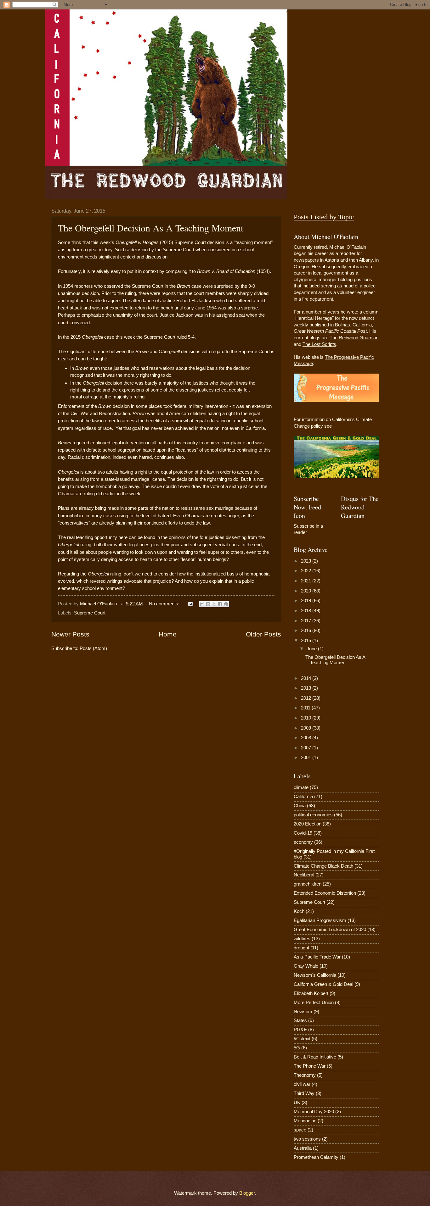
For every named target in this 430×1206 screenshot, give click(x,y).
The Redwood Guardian (354, 337)
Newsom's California (315, 975)
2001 (306, 757)
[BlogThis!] (208, 604)
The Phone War (309, 1066)
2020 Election (307, 823)
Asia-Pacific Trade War (317, 956)
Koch (299, 911)
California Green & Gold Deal (323, 984)
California (303, 796)
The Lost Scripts (319, 344)
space (300, 1129)
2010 (306, 717)
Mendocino (305, 1120)
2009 (306, 728)
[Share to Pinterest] (226, 604)
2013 (306, 688)
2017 (306, 620)
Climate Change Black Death (323, 866)
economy (303, 842)
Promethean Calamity (316, 1157)
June (312, 648)
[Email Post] (189, 603)
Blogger (247, 1193)
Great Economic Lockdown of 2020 (330, 929)
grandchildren (307, 883)
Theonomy (305, 1075)
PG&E (300, 1029)
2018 (306, 610)
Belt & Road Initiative (315, 1056)
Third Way (304, 1093)
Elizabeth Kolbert (311, 993)
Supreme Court (89, 612)
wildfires (302, 938)
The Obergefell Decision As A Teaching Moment (150, 227)
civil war (302, 1084)
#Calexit (302, 1038)
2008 (306, 737)
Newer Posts (70, 634)
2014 (306, 678)
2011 (306, 707)
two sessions (307, 1139)
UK (297, 1102)
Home (168, 634)
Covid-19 (303, 833)
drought (301, 947)
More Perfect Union (314, 1002)
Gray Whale (306, 966)
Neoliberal (304, 874)
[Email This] (202, 604)
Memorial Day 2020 (314, 1111)
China (300, 805)
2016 (306, 630)
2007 (306, 747)
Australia (303, 1148)
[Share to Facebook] (220, 604)
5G (297, 1047)
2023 (306, 561)
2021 (306, 580)
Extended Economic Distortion (325, 893)
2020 (306, 590)
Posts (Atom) (93, 648)
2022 (306, 570)
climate (301, 787)
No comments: (165, 603)
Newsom (303, 1011)
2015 (306, 640)
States (300, 1020)
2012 (306, 698)
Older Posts (263, 634)
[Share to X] (214, 604)
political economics (313, 814)
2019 (306, 600)
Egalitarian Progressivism (320, 920)
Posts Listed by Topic (324, 217)
